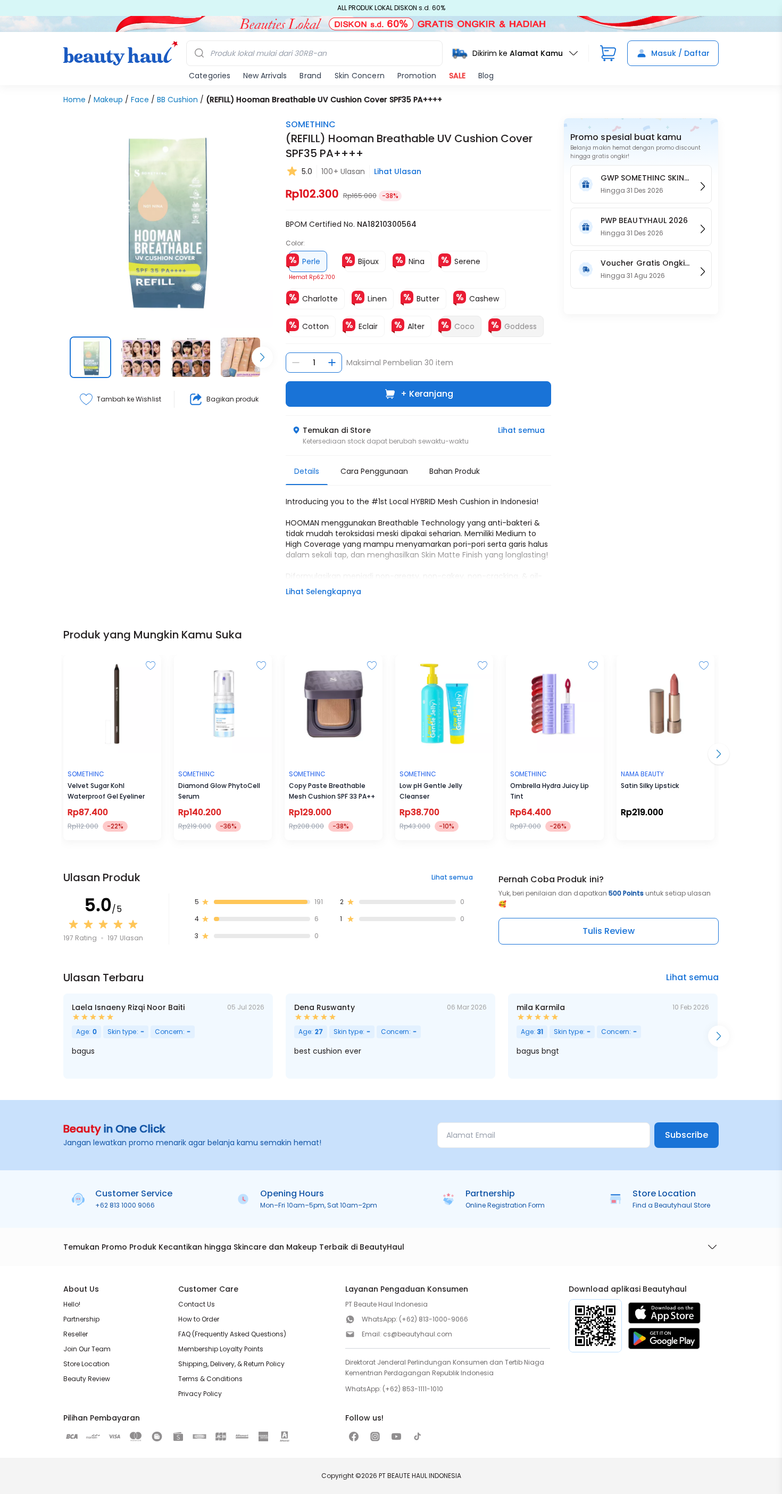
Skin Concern (360, 75)
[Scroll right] (262, 357)
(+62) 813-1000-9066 (433, 1319)
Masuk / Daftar (680, 53)
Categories (209, 75)
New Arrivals (265, 75)
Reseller (75, 1334)
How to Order (198, 1319)
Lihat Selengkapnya (323, 591)
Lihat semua (521, 430)
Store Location (86, 1363)
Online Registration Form (505, 1205)
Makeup (108, 99)
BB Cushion (177, 99)
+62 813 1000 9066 (125, 1205)
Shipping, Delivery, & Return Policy (231, 1363)
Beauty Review (86, 1378)
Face (140, 99)
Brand (310, 75)
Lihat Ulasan (397, 171)
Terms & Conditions (210, 1378)
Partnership (81, 1319)
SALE (457, 75)
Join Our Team (87, 1348)
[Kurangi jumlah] (295, 362)
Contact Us (196, 1304)
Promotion (416, 75)
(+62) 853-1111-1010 (412, 1388)
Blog (486, 75)
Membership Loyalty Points (220, 1348)
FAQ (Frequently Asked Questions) (232, 1334)
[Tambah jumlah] (332, 362)
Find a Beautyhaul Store (671, 1205)
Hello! (71, 1304)
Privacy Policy (200, 1393)
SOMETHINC (311, 124)
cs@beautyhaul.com (417, 1334)
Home (74, 99)
